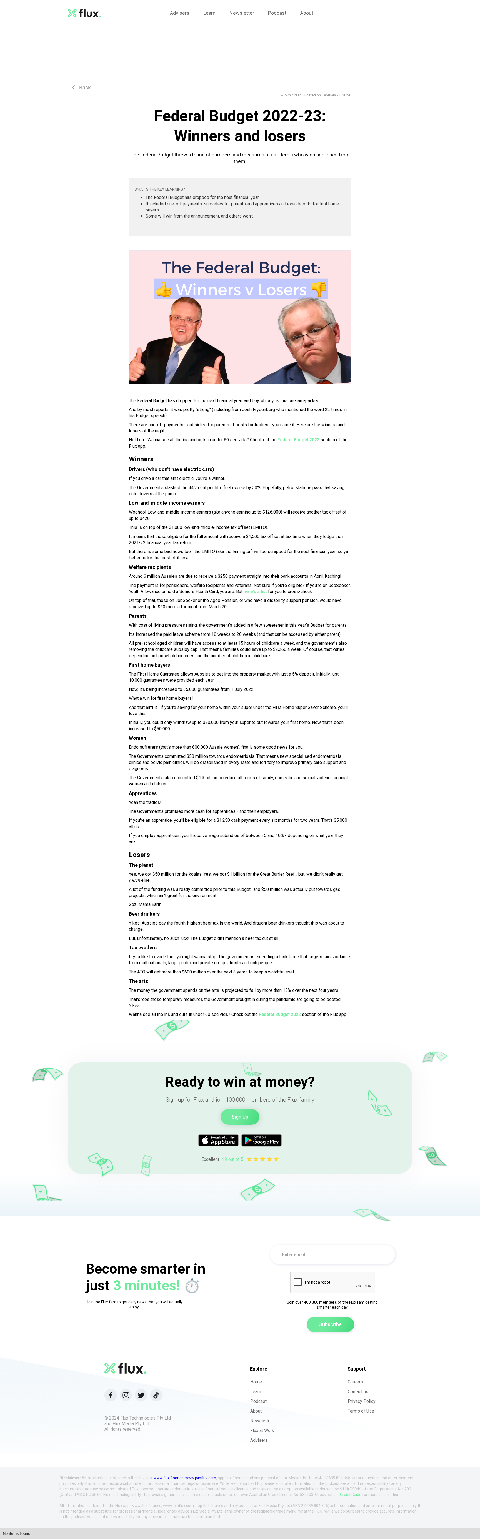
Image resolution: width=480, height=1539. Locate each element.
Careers (355, 1381)
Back (81, 87)
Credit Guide (350, 1494)
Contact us (358, 1391)
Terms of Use (361, 1411)
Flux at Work (262, 1430)
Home (256, 1381)
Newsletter (261, 1420)
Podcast (258, 1401)
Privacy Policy (362, 1401)
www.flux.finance (169, 1478)
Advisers (259, 1440)
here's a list (254, 591)
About (256, 1411)
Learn (255, 1391)
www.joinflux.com (200, 1478)
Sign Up (240, 1117)
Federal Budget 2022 (298, 439)
